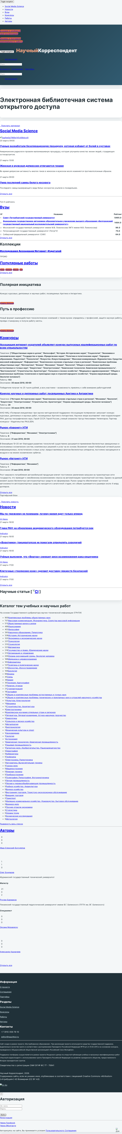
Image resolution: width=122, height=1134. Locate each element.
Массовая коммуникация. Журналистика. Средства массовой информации (44, 620)
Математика (14, 647)
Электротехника (13, 709)
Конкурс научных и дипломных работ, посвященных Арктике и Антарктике (46, 393)
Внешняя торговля (14, 795)
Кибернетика (12, 754)
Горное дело (12, 766)
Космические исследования (19, 816)
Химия (10, 680)
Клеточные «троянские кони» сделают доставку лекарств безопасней (44, 570)
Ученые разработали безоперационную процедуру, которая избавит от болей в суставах (55, 146)
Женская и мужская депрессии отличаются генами (32, 165)
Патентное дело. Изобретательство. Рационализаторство (33, 748)
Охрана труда (12, 813)
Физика (10, 674)
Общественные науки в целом (22, 623)
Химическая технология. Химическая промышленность (32, 742)
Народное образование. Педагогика (25, 632)
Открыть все (6, 194)
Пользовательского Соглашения (61, 1130)
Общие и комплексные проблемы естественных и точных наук (36, 694)
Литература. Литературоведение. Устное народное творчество (36, 715)
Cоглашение (17, 69)
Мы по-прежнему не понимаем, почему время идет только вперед (41, 513)
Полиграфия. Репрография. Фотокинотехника (27, 777)
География (12, 691)
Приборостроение (14, 774)
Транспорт (11, 798)
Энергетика (11, 718)
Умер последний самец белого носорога (25, 182)
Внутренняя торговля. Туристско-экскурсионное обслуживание (36, 792)
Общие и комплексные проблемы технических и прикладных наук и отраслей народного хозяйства (54, 697)
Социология (14, 644)
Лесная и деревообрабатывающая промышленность (31, 783)
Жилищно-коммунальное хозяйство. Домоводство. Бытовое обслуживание (42, 801)
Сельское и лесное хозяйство (20, 721)
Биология (12, 671)
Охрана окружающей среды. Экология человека (31, 656)
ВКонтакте (8, 1125)
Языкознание (14, 626)
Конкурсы (9, 15)
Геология (10, 736)
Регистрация (6, 1117)
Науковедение (12, 733)
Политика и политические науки (23, 665)
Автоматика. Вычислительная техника (24, 763)
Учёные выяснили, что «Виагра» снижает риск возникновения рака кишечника (49, 556)
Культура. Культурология (18, 700)
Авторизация (11, 59)
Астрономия (11, 739)
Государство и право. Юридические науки (28, 650)
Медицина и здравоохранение (22, 659)
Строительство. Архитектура (20, 706)
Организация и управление (21, 653)
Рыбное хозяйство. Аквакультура (22, 786)
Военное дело (12, 804)
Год (21, 269)
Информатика (14, 662)
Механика (11, 703)
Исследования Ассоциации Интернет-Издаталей (30, 251)
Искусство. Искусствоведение (22, 668)
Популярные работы (19, 263)
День (2, 269)
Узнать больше (7, 303)
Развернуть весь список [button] (11, 824)
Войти (3, 1115)
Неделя (8, 269)
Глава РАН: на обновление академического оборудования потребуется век (46, 528)
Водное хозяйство (14, 789)
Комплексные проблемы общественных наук (29, 617)
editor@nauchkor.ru (10, 1037)
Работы (8, 18)
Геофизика (11, 757)
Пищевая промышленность (18, 745)
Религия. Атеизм (15, 685)
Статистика (11, 810)
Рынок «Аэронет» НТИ (14, 427)
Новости (9, 9)
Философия (13, 629)
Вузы (7, 12)
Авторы (8, 21)
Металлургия (12, 724)
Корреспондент (46, 50)
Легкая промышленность (18, 780)
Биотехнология (13, 727)
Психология (14, 641)
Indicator (4, 533)
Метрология (12, 819)
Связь (10, 677)
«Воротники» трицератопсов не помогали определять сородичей (41, 542)
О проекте (5, 69)
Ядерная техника (14, 771)
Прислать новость (9, 502)
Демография (12, 751)
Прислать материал (10, 125)
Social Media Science (14, 6)
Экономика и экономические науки (25, 638)
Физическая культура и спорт (20, 730)
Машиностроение (14, 768)
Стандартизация (15, 688)
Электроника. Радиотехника (19, 760)
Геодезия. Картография (18, 682)
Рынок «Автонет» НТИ (14, 458)
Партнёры (29, 69)
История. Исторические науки (22, 635)
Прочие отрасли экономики (19, 807)
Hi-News (4, 519)
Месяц (16, 269)
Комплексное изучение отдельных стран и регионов (31, 712)
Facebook (7, 1123)
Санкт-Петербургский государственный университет (29, 217)
